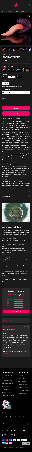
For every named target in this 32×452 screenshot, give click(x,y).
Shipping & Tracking (7, 380)
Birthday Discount (23, 378)
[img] (7, 327)
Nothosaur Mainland (23, 387)
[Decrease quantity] (4, 101)
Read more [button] (6, 353)
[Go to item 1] (4, 49)
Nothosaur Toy (6, 54)
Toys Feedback (22, 381)
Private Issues (22, 393)
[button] (8, 299)
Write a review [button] (16, 311)
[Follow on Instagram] (11, 430)
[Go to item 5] (25, 49)
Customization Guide (8, 395)
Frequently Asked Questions (7, 376)
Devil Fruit (19, 154)
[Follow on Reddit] (24, 430)
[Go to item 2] (9, 49)
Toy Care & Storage (7, 383)
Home (2, 11)
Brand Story (21, 375)
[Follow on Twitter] (3, 430)
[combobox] (16, 92)
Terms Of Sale (6, 386)
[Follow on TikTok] (19, 430)
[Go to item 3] (14, 49)
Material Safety (6, 392)
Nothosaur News (22, 384)
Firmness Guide (6, 389)
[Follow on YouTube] (15, 430)
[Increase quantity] (10, 101)
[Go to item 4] (19, 49)
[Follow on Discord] (7, 430)
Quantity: (4, 98)
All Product (9, 11)
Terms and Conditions (24, 390)
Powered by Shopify (20, 447)
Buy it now (16, 113)
